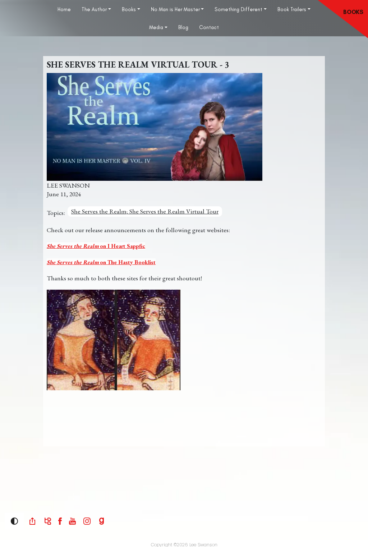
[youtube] (72, 520)
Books (129, 9)
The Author (94, 9)
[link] (32, 521)
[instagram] (87, 520)
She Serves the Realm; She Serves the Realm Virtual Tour (144, 211)
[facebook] (60, 520)
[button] (14, 521)
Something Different (238, 9)
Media (156, 27)
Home (64, 9)
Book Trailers (291, 9)
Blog (183, 27)
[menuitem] (64, 9)
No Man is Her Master (175, 9)
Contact (209, 27)
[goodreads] (101, 520)
